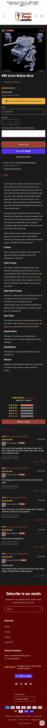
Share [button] (6, 175)
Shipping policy (36, 719)
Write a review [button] (23, 422)
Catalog (7, 632)
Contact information (24, 723)
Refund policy (37, 716)
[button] (4, 16)
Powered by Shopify (25, 716)
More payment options (23, 156)
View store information (12, 169)
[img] (7, 440)
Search (7, 627)
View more (11, 82)
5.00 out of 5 (30, 398)
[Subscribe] (39, 609)
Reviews (7, 637)
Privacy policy (12, 719)
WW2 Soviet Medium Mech (17, 436)
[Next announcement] (42, 3)
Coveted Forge (15, 716)
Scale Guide (32, 277)
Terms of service (24, 719)
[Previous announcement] (4, 3)
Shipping (4, 95)
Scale (3, 107)
